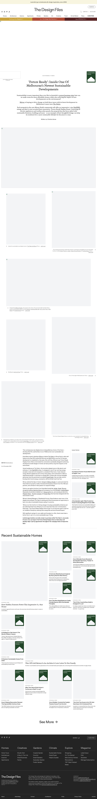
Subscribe (91, 16)
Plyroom (65, 251)
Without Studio (51, 482)
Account (93, 11)
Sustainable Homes (55, 753)
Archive (94, 796)
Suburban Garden (39, 760)
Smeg (72, 251)
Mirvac (22, 102)
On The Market (69, 755)
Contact (33, 796)
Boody (28, 309)
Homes (5, 16)
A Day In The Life (22, 755)
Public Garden (37, 762)
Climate (39, 16)
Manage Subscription (88, 760)
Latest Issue (84, 753)
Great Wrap (26, 441)
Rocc (47, 309)
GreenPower (49, 477)
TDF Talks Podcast (71, 762)
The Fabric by (30, 246)
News (82, 16)
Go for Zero (42, 309)
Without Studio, (19, 308)
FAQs (62, 796)
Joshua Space (86, 251)
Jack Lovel (43, 246)
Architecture (13, 16)
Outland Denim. (17, 310)
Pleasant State (30, 442)
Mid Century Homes (71, 758)
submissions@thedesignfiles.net (49, 784)
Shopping (68, 753)
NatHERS (76, 107)
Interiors (22, 16)
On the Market (74, 16)
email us (11, 781)
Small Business (22, 758)
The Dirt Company (37, 494)
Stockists (84, 758)
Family (19, 760)
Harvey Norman (77, 251)
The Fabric (56, 104)
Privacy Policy (78, 796)
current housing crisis (66, 95)
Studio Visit (21, 753)
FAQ (82, 755)
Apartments (30, 16)
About (2, 796)
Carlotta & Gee (16, 372)
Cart (85, 11)
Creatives (58, 16)
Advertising (17, 796)
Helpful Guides (54, 758)
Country (35, 755)
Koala (61, 251)
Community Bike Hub (34, 309)
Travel (66, 16)
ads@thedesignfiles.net (85, 780)
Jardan (68, 251)
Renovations (69, 760)
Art (52, 16)
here (24, 523)
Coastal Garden (38, 753)
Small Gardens (37, 758)
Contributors (48, 796)
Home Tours (5, 753)
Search (91, 7)
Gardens (46, 16)
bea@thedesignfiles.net (83, 777)
